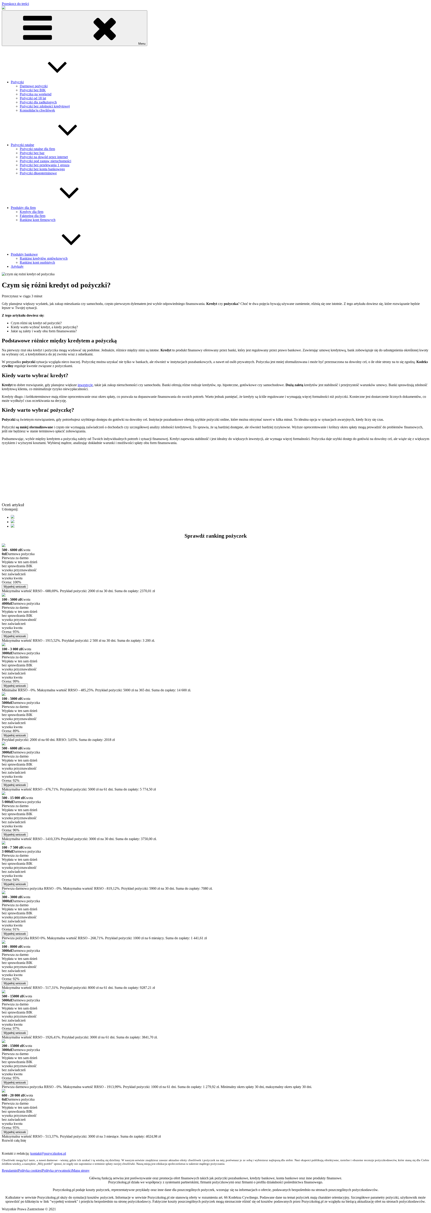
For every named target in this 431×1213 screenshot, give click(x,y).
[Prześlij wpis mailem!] (12, 526)
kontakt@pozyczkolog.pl (48, 1153)
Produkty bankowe (24, 254)
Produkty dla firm (23, 208)
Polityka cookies (29, 1170)
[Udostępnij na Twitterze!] (12, 522)
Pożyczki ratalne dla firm (37, 149)
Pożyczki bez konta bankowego (42, 169)
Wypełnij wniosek (15, 586)
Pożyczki (17, 82)
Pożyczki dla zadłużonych (38, 102)
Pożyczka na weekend (35, 94)
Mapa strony (81, 1170)
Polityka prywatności (57, 1170)
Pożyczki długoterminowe (38, 173)
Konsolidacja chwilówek (37, 110)
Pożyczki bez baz (32, 153)
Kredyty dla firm (31, 212)
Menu (141, 43)
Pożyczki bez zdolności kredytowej (45, 106)
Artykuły (17, 266)
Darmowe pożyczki (34, 86)
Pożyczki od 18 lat (33, 98)
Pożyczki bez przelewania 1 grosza (44, 165)
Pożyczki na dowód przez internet (44, 157)
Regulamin (9, 1170)
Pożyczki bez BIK (33, 90)
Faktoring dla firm (32, 216)
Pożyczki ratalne (22, 145)
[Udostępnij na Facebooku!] (12, 517)
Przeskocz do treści (15, 4)
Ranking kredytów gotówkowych (44, 258)
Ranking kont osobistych (37, 262)
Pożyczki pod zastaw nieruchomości (45, 161)
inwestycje (85, 385)
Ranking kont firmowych (37, 220)
